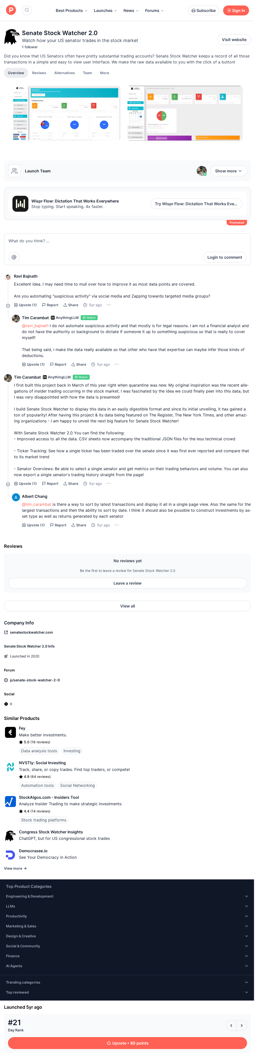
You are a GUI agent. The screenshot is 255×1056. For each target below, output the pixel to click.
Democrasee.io (33, 850)
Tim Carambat (35, 317)
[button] (104, 72)
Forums (152, 10)
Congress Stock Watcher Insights (51, 831)
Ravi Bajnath (26, 276)
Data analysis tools (39, 750)
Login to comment (224, 257)
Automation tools (37, 785)
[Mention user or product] (13, 257)
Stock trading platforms (43, 819)
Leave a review (127, 583)
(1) (28, 305)
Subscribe (206, 10)
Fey (22, 728)
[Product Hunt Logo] (11, 10)
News (129, 10)
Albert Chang (34, 496)
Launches (103, 10)
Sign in (238, 10)
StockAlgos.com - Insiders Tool (49, 797)
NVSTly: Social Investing (42, 762)
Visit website (234, 39)
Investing (72, 750)
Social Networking (77, 785)
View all (127, 605)
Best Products (69, 10)
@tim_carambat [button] (36, 504)
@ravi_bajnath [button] (35, 325)
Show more (226, 170)
